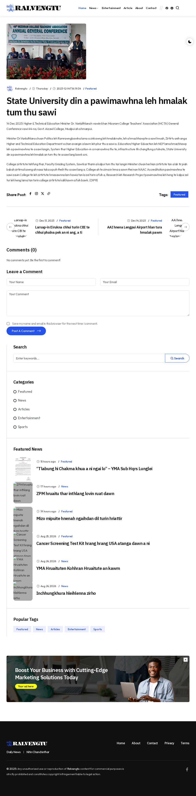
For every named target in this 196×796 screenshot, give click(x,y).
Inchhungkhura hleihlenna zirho (66, 593)
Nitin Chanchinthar (37, 752)
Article (128, 8)
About (139, 8)
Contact (151, 8)
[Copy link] (49, 194)
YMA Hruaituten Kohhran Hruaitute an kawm (78, 568)
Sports (23, 427)
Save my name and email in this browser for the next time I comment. (55, 323)
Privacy (169, 743)
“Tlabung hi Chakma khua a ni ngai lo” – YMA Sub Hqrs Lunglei (94, 468)
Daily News (14, 752)
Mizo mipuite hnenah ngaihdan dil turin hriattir (79, 518)
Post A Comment (23, 331)
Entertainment (111, 8)
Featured (91, 88)
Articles (24, 409)
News (92, 8)
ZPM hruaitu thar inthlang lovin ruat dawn (75, 493)
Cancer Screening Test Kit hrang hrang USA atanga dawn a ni (93, 543)
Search (179, 358)
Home (82, 8)
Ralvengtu (21, 88)
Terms (185, 743)
